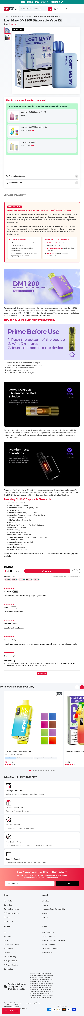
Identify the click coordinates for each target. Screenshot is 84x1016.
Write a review (47, 571)
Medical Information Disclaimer (53, 940)
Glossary (7, 953)
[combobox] (31, 8)
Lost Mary (29, 16)
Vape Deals (8, 936)
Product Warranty (48, 945)
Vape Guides (8, 949)
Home (6, 16)
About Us (45, 901)
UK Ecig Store (63, 1006)
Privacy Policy (47, 953)
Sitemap (45, 913)
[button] (30, 770)
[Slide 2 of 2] (7, 37)
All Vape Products (10, 961)
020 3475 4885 (14, 1006)
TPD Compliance (48, 936)
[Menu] (77, 9)
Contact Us (8, 905)
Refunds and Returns (11, 913)
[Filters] (73, 571)
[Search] (50, 9)
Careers (45, 905)
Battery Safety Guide (11, 945)
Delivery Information (11, 909)
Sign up (67, 884)
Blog (5, 932)
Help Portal (8, 901)
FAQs (6, 940)
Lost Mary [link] (13, 24)
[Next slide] (77, 60)
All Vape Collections (11, 965)
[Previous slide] (14, 60)
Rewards (7, 917)
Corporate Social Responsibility (53, 909)
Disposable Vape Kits (16, 16)
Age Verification (48, 932)
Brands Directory (10, 957)
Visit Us (45, 917)
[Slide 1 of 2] (7, 30)
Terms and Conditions (50, 949)
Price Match (8, 921)
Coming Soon (9, 969)
